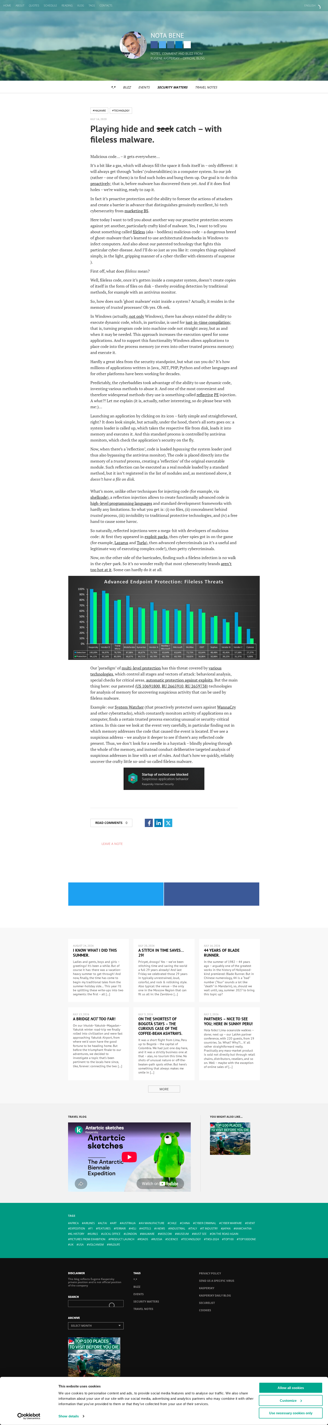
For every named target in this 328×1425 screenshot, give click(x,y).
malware (148, 1234)
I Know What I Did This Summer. (95, 953)
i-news (160, 1228)
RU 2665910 (172, 686)
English (310, 5)
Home (7, 5)
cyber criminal (205, 1223)
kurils (93, 1234)
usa (81, 1244)
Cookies (205, 1310)
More (164, 1089)
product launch (122, 1239)
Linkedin (179, 44)
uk (71, 1244)
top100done (247, 1239)
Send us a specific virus (216, 1281)
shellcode (98, 497)
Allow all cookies (291, 1388)
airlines (89, 1223)
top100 (229, 1239)
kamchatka (243, 1228)
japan (226, 1228)
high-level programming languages (121, 503)
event (251, 1223)
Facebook (154, 44)
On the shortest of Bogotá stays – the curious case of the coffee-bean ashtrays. (160, 1026)
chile (173, 1223)
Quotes (34, 5)
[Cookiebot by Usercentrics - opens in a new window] (28, 1416)
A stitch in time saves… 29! (161, 953)
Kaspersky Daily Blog (215, 1295)
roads (143, 1239)
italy (193, 1228)
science (172, 1239)
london (131, 1234)
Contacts (106, 5)
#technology (121, 110)
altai (103, 1223)
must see (200, 1234)
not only (136, 316)
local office (111, 1234)
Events (144, 87)
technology (192, 1239)
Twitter (162, 44)
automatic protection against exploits (179, 680)
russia (157, 1239)
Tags (92, 5)
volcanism (96, 1244)
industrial (177, 1228)
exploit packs (156, 536)
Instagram (170, 44)
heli (133, 1228)
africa (74, 1223)
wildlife (114, 1244)
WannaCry (226, 707)
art (114, 1223)
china (186, 1223)
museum (183, 1234)
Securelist (207, 1303)
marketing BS (136, 210)
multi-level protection (141, 668)
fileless (139, 231)
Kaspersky (206, 1288)
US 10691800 (148, 686)
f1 (91, 1228)
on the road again (225, 1234)
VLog (80, 5)
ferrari (121, 1228)
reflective (205, 394)
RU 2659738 (196, 686)
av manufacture (152, 1223)
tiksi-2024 (212, 1239)
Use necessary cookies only (290, 1413)
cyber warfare (231, 1223)
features (104, 1228)
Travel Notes (206, 87)
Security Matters (172, 87)
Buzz (127, 87)
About (20, 5)
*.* (113, 87)
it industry (210, 1228)
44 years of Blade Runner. (221, 953)
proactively (100, 183)
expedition (77, 1228)
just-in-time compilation (208, 322)
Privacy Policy (210, 1273)
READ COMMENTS (111, 823)
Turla (141, 542)
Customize (288, 1400)
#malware (99, 110)
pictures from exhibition (87, 1239)
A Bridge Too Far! (94, 1018)
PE (216, 394)
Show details (68, 1416)
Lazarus (121, 542)
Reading (67, 5)
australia (129, 1223)
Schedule (50, 5)
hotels (146, 1228)
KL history (77, 1234)
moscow (166, 1234)
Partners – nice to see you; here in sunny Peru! (228, 1021)
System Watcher (129, 707)
